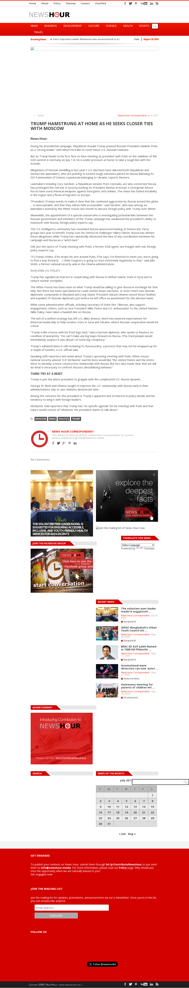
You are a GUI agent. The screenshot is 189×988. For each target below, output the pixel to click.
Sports (144, 26)
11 (117, 806)
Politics (64, 418)
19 (126, 812)
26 (126, 818)
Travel (38, 32)
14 (143, 806)
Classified (100, 3)
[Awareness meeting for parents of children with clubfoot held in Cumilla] (107, 696)
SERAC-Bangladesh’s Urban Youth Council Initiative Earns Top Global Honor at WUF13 (59, 530)
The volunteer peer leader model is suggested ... (138, 610)
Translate (149, 548)
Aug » (132, 834)
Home (32, 3)
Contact (85, 3)
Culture (93, 26)
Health (128, 26)
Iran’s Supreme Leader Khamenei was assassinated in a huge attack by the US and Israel (105, 39)
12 (126, 806)
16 (100, 812)
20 (135, 812)
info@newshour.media (56, 867)
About (44, 3)
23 (100, 818)
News (34, 26)
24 (109, 818)
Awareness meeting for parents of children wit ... (138, 686)
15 (152, 806)
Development (72, 26)
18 (117, 812)
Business (50, 26)
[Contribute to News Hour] (62, 763)
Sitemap (70, 3)
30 (100, 824)
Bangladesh (130, 621)
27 (135, 818)
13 (135, 806)
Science (111, 26)
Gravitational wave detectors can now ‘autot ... (139, 667)
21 (143, 812)
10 (109, 806)
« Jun (122, 834)
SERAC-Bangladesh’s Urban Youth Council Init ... (139, 629)
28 (143, 818)
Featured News (131, 678)
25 (117, 818)
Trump (76, 418)
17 (109, 812)
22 (152, 812)
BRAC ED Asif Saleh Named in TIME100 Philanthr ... (138, 648)
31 (109, 824)
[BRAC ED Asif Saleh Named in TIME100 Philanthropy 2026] (107, 658)
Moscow (40, 418)
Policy (57, 3)
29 (152, 818)
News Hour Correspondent (132, 115)
